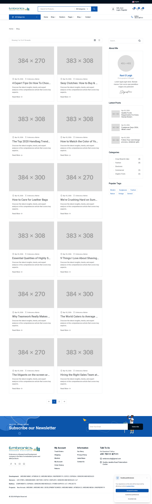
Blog (79, 17)
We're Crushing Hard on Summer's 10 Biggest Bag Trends (95, 199)
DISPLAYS (53, 480)
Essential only (132, 499)
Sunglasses (123, 190)
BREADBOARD (31, 480)
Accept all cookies (132, 490)
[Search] (94, 9)
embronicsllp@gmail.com (112, 459)
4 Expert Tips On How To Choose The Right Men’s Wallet (46, 83)
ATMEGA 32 (36, 476)
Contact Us (80, 462)
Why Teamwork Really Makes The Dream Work (40, 316)
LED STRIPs (21, 480)
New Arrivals (21, 487)
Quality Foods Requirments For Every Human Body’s (130, 115)
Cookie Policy (130, 486)
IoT (77, 480)
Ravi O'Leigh (126, 75)
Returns (57, 468)
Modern (112, 190)
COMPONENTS (21, 484)
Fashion (127, 163)
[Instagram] (24, 464)
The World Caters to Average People (82, 316)
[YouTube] (20, 464)
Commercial (127, 170)
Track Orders (58, 451)
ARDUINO (30, 487)
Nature (112, 194)
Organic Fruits (127, 174)
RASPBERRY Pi (58, 476)
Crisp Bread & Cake (127, 159)
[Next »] (64, 402)
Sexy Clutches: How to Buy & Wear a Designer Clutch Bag (94, 83)
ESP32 (66, 476)
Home (46, 17)
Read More (16, 97)
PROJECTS (72, 484)
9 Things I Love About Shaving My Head (84, 258)
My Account (58, 462)
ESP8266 (73, 476)
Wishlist (57, 458)
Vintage (121, 194)
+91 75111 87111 (109, 454)
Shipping (57, 455)
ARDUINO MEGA (46, 476)
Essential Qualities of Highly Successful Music (40, 258)
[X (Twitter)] (15, 464)
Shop (53, 17)
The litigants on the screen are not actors (37, 374)
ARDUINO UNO (39, 487)
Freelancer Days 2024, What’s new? (129, 128)
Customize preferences (132, 494)
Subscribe (135, 427)
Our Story (80, 451)
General (129, 194)
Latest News (81, 458)
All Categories (20, 17)
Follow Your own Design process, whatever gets (130, 141)
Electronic (118, 166)
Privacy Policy (82, 455)
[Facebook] (11, 464)
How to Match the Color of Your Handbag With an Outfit (93, 141)
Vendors (62, 17)
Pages (70, 17)
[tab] (95, 40)
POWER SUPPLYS (58, 484)
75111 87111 (138, 18)
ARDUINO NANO (25, 476)
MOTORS (40, 480)
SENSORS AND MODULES (85, 476)
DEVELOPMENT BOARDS (53, 487)
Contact (87, 17)
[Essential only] (147, 478)
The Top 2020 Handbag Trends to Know (36, 141)
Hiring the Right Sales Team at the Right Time (87, 374)
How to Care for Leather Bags (30, 199)
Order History (59, 465)
